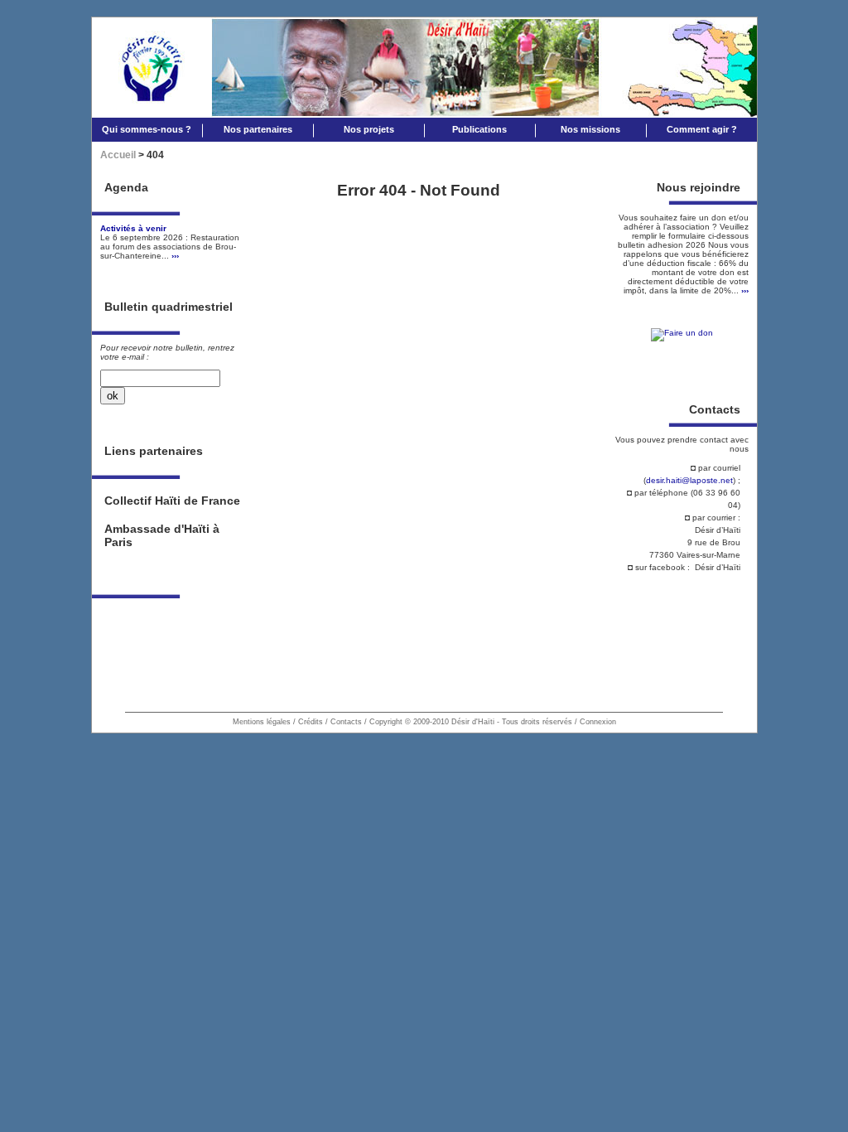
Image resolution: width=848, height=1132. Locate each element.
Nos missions (590, 129)
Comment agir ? (702, 129)
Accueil (118, 155)
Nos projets (369, 129)
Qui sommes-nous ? (146, 129)
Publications (479, 129)
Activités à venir (133, 228)
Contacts (346, 722)
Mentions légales (262, 722)
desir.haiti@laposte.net (689, 480)
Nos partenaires (258, 129)
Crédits (310, 722)
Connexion (598, 722)
